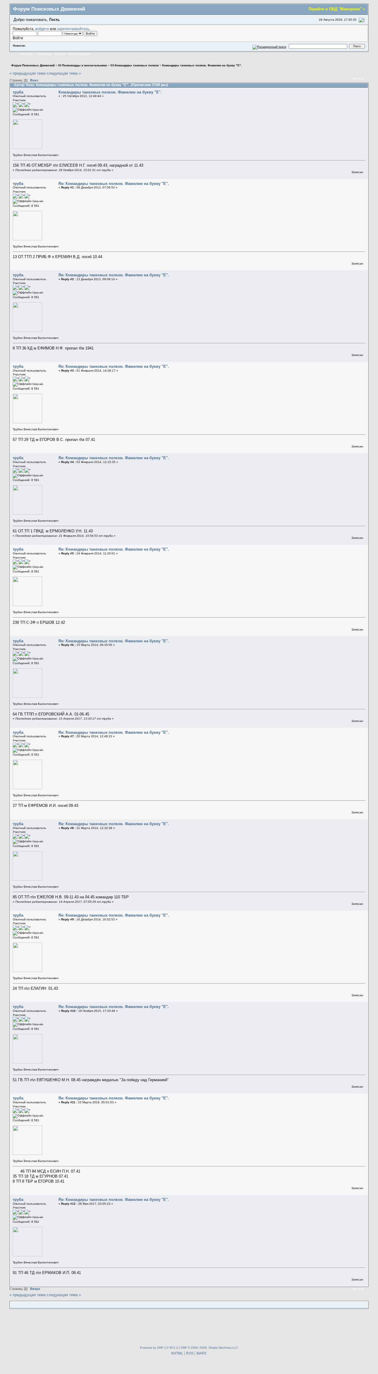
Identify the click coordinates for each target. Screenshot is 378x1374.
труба (18, 92)
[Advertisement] (189, 1326)
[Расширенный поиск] (269, 46)
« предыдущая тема (27, 73)
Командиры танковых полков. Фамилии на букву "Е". (110, 92)
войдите (42, 29)
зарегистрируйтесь (73, 29)
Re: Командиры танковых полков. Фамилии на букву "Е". (113, 183)
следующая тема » (64, 73)
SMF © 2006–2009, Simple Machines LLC (209, 1347)
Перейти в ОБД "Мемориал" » (337, 9)
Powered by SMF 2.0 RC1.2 (159, 1347)
